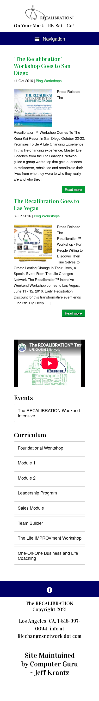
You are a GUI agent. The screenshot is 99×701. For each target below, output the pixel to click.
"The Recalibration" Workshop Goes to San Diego (42, 66)
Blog (39, 80)
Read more (73, 189)
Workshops (53, 80)
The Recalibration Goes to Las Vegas (46, 205)
